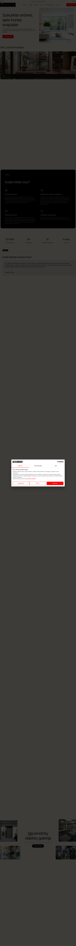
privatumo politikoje (31, 478)
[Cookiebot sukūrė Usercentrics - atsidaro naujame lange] (58, 462)
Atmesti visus (21, 483)
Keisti (37, 483)
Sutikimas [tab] (20, 465)
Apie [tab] (56, 465)
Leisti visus (55, 483)
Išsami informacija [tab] (38, 465)
